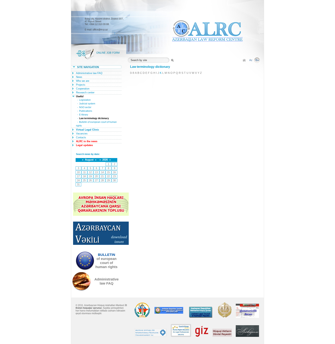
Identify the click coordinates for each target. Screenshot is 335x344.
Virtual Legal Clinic (87, 129)
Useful (80, 96)
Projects (80, 84)
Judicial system (87, 103)
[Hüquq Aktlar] (222, 336)
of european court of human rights (106, 261)
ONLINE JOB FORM (108, 52)
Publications (85, 111)
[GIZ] (202, 336)
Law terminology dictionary (94, 118)
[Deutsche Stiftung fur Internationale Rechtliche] (150, 336)
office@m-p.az (100, 29)
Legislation (85, 100)
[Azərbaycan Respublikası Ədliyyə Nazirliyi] (224, 317)
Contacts (81, 137)
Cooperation (82, 88)
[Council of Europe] (181, 336)
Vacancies (82, 133)
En (257, 60)
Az (250, 60)
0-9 (132, 72)
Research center (85, 92)
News (79, 77)
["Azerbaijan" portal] (247, 336)
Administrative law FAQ (89, 73)
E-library (83, 114)
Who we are (82, 80)
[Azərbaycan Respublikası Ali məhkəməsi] (142, 317)
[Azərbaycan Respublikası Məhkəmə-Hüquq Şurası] (201, 317)
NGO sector (85, 107)
